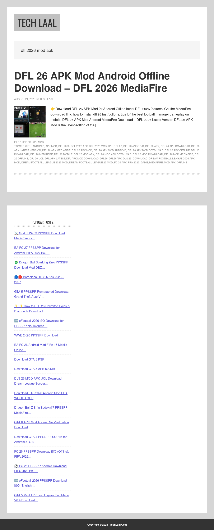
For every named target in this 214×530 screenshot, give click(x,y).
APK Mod (38, 142)
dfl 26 (118, 146)
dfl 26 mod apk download (113, 154)
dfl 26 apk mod (82, 150)
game (144, 162)
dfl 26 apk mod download (145, 150)
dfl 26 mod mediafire (178, 154)
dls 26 (127, 158)
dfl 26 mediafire (41, 154)
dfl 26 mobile (63, 154)
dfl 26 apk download (175, 146)
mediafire (156, 162)
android (38, 146)
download (140, 158)
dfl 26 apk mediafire (56, 150)
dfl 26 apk (152, 146)
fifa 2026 (133, 162)
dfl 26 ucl (36, 158)
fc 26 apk (120, 162)
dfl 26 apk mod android (109, 150)
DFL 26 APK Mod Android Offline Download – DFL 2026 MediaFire (92, 81)
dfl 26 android (133, 146)
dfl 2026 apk (79, 146)
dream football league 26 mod (91, 162)
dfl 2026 (64, 146)
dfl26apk (115, 158)
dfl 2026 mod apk (100, 146)
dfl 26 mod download (148, 154)
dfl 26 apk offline (177, 150)
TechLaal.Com (118, 524)
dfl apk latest (55, 158)
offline (182, 162)
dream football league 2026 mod (44, 162)
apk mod (51, 146)
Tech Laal (37, 22)
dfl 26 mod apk (84, 154)
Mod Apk (170, 162)
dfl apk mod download (82, 158)
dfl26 (104, 158)
